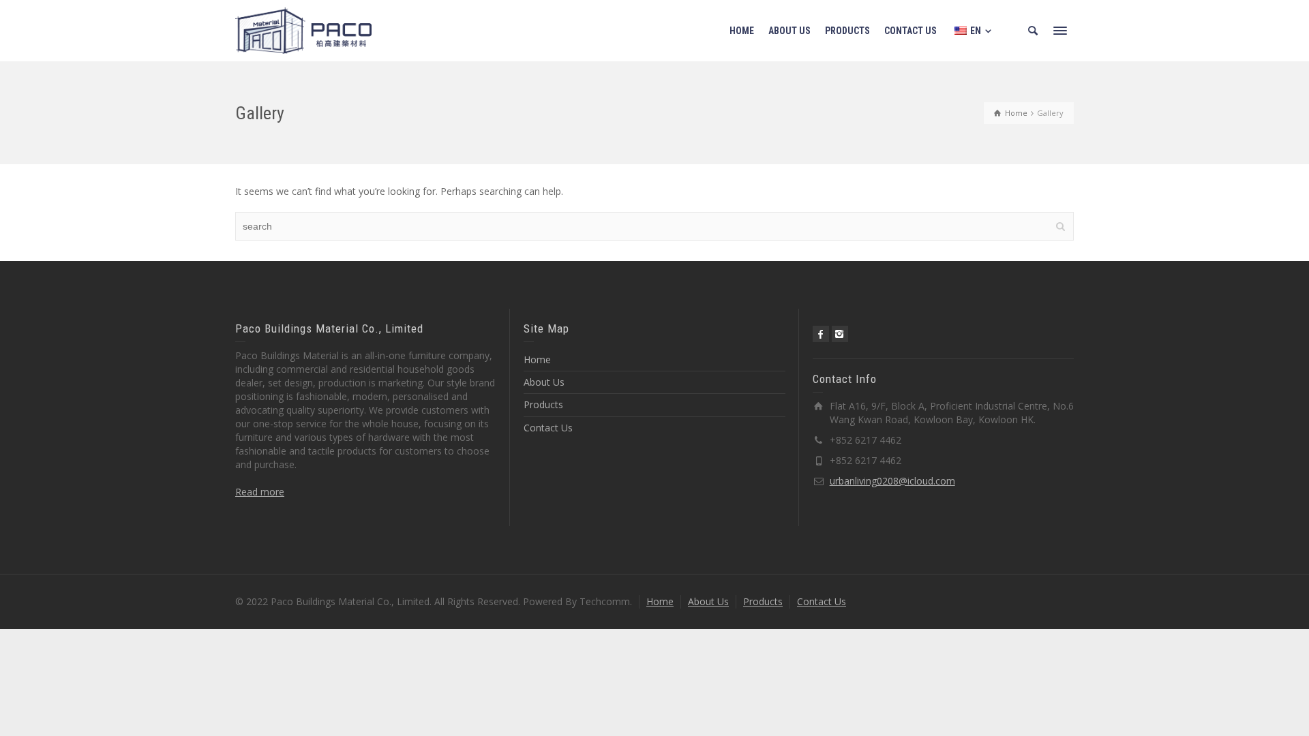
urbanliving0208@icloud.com (892, 480)
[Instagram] (840, 334)
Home (537, 359)
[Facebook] (821, 334)
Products (543, 404)
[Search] (1033, 31)
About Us (544, 381)
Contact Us (548, 427)
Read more (259, 491)
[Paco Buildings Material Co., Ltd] (303, 29)
